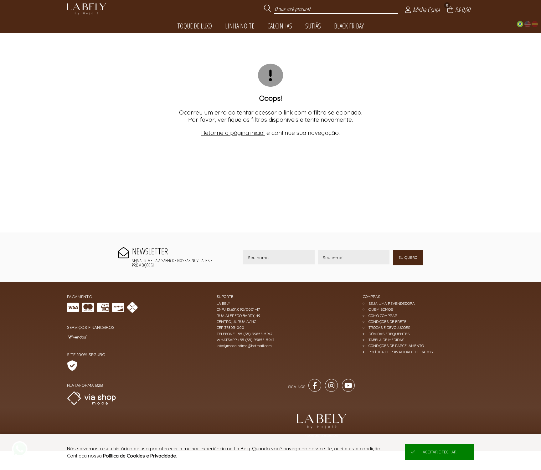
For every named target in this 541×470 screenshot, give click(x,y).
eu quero (408, 257)
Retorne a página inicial (233, 132)
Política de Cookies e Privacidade (139, 456)
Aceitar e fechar (439, 452)
